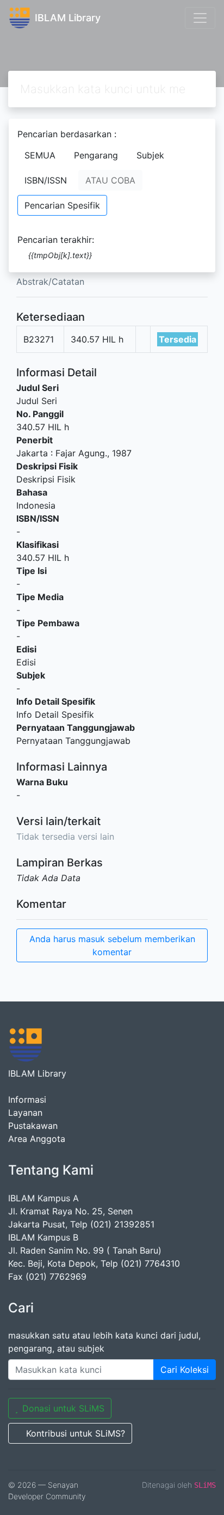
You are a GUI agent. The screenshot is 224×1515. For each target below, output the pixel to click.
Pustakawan (33, 1125)
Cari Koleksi (184, 1369)
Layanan (25, 1112)
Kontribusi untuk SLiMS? (75, 1433)
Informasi (27, 1099)
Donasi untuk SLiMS (63, 1408)
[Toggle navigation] (200, 18)
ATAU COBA (110, 180)
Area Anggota (36, 1138)
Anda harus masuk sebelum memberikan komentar (112, 945)
